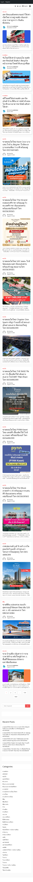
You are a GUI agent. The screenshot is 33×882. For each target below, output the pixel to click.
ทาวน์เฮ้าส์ (5, 789)
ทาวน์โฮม (5, 794)
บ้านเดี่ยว (5, 809)
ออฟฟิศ (4, 847)
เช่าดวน (5, 852)
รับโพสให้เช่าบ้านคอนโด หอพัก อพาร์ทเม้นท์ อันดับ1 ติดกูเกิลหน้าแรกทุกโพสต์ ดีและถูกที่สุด (16, 60)
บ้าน (4, 807)
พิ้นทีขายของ (6, 819)
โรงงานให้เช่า (6, 860)
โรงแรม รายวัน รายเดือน (9, 865)
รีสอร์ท (4, 827)
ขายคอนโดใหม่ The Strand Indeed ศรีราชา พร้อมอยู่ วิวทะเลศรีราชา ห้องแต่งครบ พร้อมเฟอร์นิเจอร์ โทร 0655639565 (15, 206)
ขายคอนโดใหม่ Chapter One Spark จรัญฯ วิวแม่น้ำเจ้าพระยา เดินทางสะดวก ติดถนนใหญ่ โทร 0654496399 (16, 323)
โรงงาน (5, 857)
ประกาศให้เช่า (6, 817)
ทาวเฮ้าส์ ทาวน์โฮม (8, 796)
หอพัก (4, 837)
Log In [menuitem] (2, 2)
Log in (20, 6)
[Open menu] (30, 6)
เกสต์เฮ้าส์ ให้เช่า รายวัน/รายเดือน (11, 850)
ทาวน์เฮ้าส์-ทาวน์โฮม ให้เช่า (10, 791)
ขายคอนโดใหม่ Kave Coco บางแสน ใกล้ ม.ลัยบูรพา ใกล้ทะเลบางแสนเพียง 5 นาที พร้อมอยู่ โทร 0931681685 (16, 145)
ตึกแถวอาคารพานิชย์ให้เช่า (10, 786)
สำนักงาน (5, 832)
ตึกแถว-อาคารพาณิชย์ (8, 784)
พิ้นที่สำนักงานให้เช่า (8, 822)
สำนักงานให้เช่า (7, 834)
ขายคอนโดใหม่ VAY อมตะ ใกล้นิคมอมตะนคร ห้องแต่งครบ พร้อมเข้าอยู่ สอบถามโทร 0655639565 (16, 265)
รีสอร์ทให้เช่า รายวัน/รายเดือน (10, 829)
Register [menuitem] (8, 2)
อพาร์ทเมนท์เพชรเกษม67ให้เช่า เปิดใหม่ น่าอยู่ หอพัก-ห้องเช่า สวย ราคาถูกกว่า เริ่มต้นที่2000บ (16, 18)
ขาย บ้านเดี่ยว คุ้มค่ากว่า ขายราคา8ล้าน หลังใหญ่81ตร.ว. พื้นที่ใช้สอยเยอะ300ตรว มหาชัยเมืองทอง (15, 658)
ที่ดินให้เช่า (5, 802)
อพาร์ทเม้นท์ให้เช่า (7, 845)
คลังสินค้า (5, 774)
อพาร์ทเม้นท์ (6, 842)
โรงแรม (5, 862)
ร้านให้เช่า (5, 824)
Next (16, 696)
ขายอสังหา (5, 95)
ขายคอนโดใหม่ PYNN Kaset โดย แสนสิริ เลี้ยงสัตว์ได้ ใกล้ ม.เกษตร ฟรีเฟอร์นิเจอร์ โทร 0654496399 (15, 433)
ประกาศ (4, 12)
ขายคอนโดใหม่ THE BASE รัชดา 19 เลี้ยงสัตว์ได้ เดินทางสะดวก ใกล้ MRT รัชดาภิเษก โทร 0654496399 (16, 375)
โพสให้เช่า (5, 855)
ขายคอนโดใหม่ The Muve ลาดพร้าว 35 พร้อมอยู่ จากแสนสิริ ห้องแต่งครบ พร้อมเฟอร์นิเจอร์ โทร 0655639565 (16, 492)
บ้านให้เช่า (5, 55)
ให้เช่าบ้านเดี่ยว (7, 870)
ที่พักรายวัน (5, 804)
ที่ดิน (4, 602)
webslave (15, 26)
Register (26, 6)
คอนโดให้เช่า (6, 779)
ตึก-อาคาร (5, 781)
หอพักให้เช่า (6, 839)
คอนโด (4, 139)
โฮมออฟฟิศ (6, 867)
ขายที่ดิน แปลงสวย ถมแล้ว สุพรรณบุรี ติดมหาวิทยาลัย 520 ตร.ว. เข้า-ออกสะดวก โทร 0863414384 (16, 608)
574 (25, 692)
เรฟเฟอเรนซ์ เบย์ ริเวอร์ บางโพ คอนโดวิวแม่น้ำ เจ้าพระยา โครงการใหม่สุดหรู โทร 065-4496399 (16, 550)
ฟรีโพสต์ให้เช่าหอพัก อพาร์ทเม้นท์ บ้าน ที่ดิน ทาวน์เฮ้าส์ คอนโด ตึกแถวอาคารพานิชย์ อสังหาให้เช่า (16, 102)
